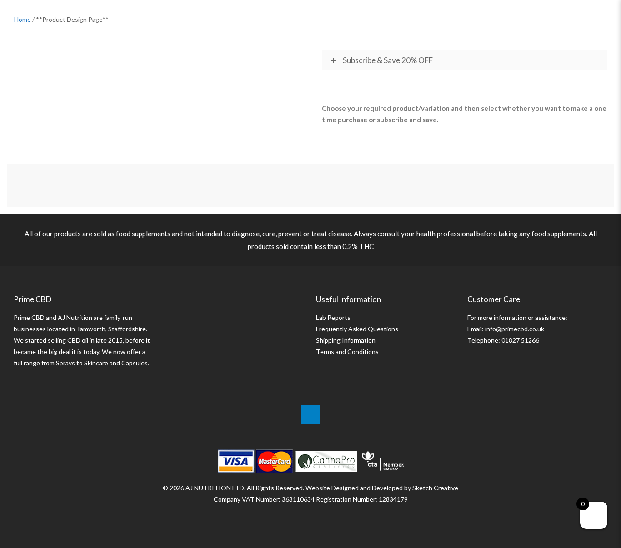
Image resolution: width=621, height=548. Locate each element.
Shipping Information (346, 340)
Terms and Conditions (347, 351)
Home (22, 19)
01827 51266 (520, 340)
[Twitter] (311, 515)
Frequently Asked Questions (357, 329)
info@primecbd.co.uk (514, 329)
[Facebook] (298, 515)
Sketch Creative (435, 488)
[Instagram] (323, 515)
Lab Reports (333, 317)
